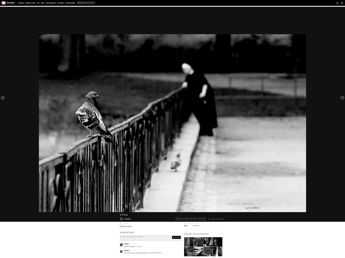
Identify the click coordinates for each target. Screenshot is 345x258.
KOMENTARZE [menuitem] (70, 3)
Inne (185, 226)
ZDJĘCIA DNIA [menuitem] (30, 3)
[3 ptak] (121, 219)
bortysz (126, 250)
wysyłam (176, 237)
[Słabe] (204, 219)
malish (126, 244)
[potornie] (198, 251)
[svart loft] (217, 242)
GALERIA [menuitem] (21, 3)
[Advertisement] (172, 19)
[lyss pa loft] (208, 242)
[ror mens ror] (198, 242)
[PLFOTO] (8, 3)
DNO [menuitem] (42, 3)
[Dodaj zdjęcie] (337, 3)
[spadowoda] (217, 251)
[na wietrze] (208, 251)
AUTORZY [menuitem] (60, 3)
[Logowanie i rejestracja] (342, 3)
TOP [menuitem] (38, 3)
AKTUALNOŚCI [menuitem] (51, 3)
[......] (189, 251)
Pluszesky (127, 219)
